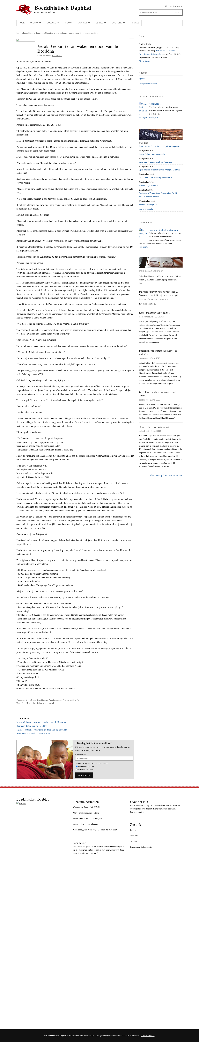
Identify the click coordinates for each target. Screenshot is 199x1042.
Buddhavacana (55, 700)
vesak (51, 703)
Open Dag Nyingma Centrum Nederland (155, 161)
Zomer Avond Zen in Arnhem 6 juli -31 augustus (159, 146)
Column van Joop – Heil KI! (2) (86, 807)
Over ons (134, 835)
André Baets (27, 703)
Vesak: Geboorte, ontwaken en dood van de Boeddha (41, 722)
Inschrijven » (154, 117)
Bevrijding (37, 703)
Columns (133, 841)
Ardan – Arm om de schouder (85, 824)
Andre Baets (31, 700)
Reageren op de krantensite (141, 846)
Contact (133, 830)
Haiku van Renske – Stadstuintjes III (88, 818)
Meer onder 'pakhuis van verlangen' (166, 475)
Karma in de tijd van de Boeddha (31, 725)
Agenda (142, 78)
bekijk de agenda (146, 208)
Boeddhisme (28, 33)
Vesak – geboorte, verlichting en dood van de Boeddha (41, 729)
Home (18, 33)
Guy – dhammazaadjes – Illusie (86, 812)
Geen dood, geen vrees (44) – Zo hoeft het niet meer (95, 829)
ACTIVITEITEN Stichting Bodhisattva (155, 177)
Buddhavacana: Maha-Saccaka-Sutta (33, 733)
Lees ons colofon (137, 812)
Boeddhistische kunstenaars (163, 230)
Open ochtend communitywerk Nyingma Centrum (159, 169)
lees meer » (143, 246)
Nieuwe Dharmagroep (148, 204)
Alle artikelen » (145, 60)
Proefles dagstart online (148, 185)
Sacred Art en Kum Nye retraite (152, 154)
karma (45, 703)
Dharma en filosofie (44, 33)
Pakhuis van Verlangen (151, 271)
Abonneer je (155, 103)
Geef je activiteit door (148, 83)
